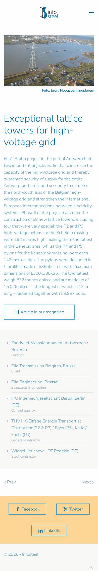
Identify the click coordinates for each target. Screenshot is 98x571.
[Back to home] (49, 12)
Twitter (76, 509)
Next (86, 482)
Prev (11, 482)
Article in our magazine (42, 312)
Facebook (30, 509)
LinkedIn (52, 530)
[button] (91, 12)
